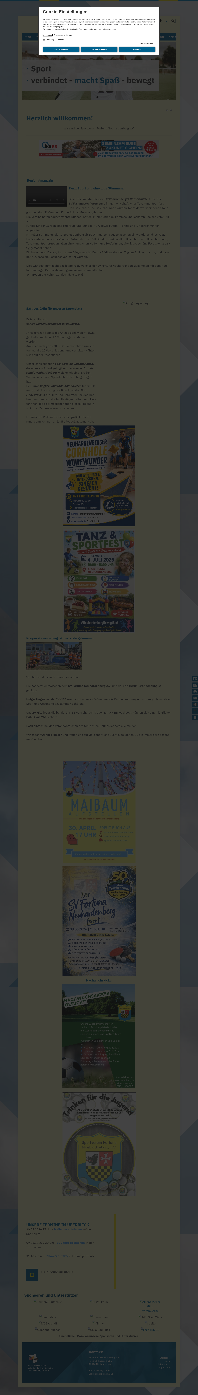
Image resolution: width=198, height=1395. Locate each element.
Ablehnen (136, 49)
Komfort (60, 40)
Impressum (47, 35)
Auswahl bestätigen (99, 49)
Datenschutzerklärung (63, 35)
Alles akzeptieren (61, 49)
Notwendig (49, 40)
